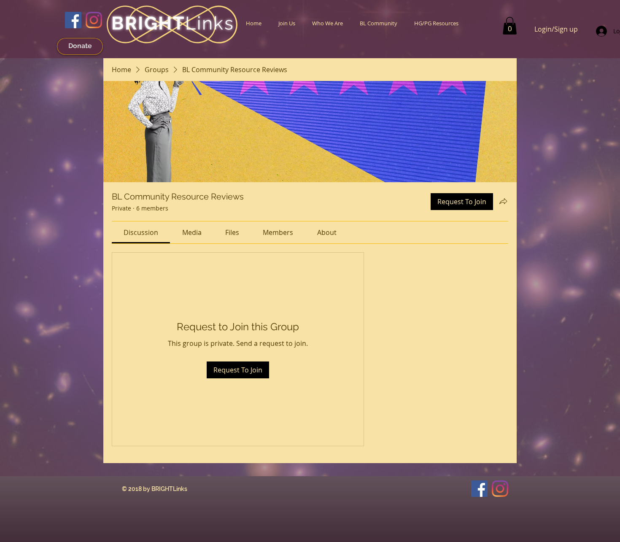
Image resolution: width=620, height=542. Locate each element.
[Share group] (503, 201)
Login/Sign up (556, 29)
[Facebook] (73, 20)
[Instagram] (94, 20)
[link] (509, 26)
